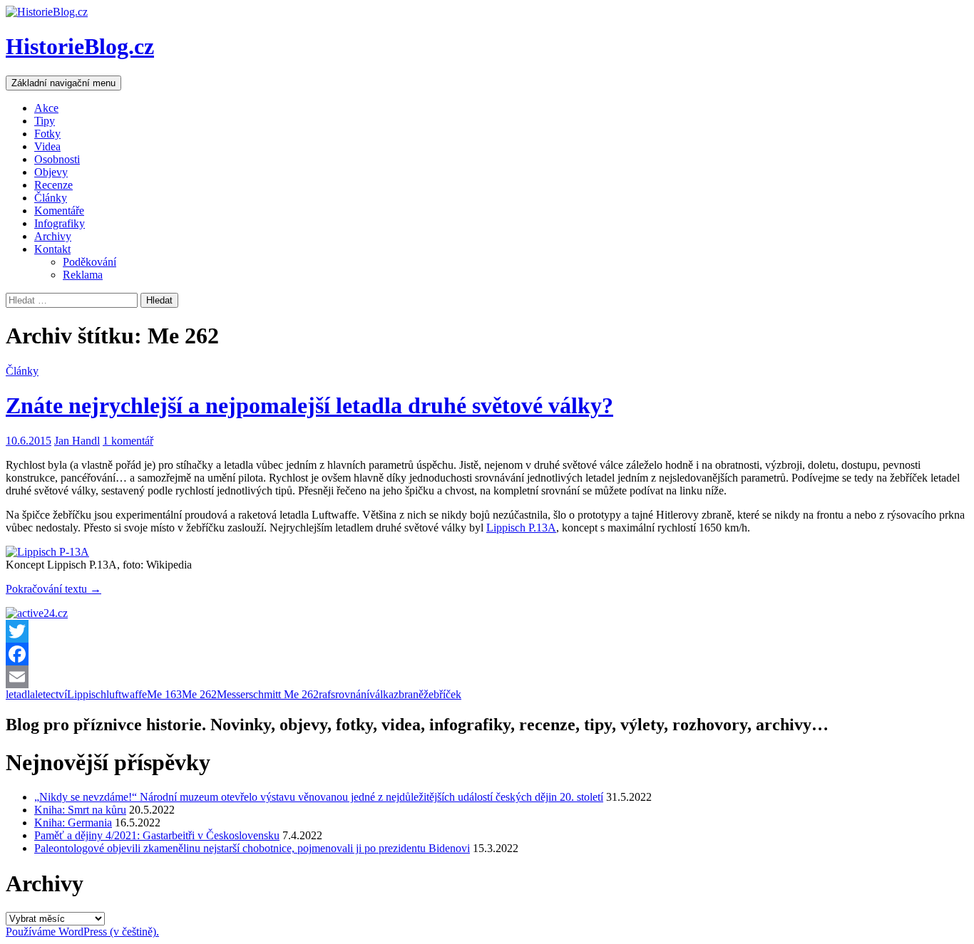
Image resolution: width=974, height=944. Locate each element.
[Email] (487, 676)
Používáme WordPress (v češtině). (82, 931)
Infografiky (59, 223)
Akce (46, 108)
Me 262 (199, 694)
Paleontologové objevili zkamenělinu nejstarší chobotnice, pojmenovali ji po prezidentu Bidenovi (252, 848)
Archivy (52, 236)
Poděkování (89, 262)
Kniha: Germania (73, 822)
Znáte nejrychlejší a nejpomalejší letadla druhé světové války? (309, 405)
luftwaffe (126, 694)
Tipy (44, 121)
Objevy (51, 172)
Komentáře (59, 210)
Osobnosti (57, 159)
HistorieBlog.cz (80, 46)
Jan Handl (77, 441)
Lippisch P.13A (521, 528)
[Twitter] (487, 631)
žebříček (442, 694)
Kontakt (52, 249)
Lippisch (86, 694)
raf (325, 694)
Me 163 (164, 694)
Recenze (53, 185)
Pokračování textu (53, 589)
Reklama (83, 275)
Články (50, 198)
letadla (20, 694)
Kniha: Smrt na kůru (80, 810)
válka (381, 694)
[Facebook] (487, 654)
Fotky (47, 134)
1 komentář (128, 441)
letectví (51, 694)
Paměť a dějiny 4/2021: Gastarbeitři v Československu (157, 835)
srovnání (350, 694)
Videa (47, 146)
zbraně (409, 694)
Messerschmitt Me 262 (268, 694)
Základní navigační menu (63, 83)
